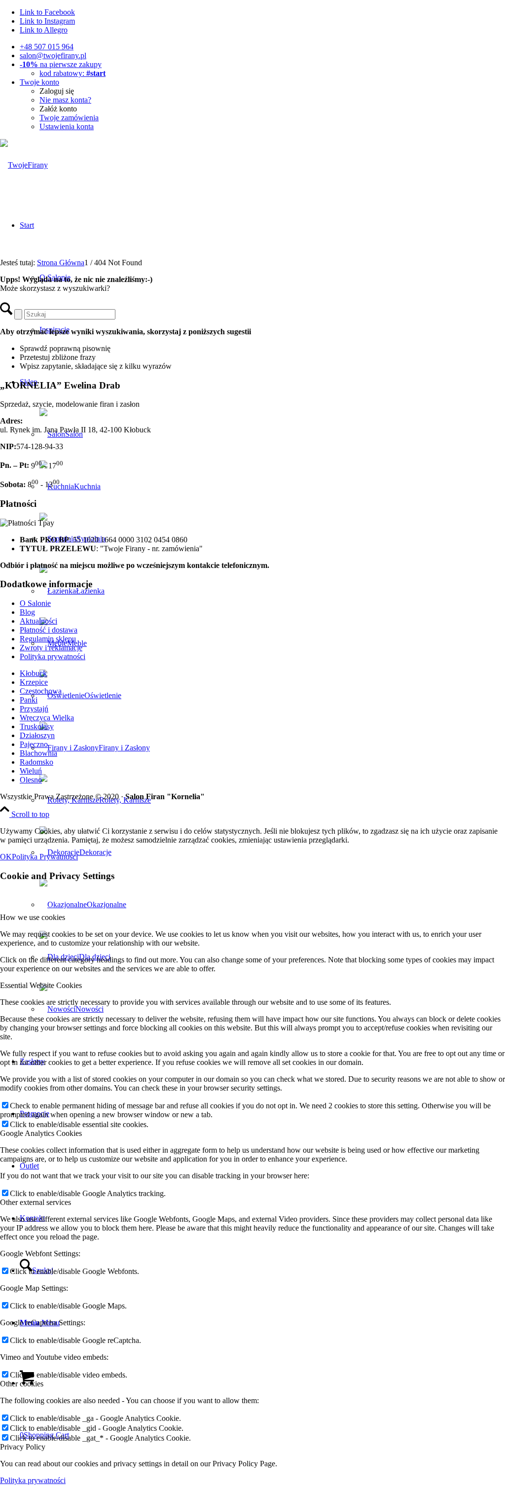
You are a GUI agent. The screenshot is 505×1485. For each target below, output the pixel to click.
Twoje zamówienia (69, 117)
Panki (28, 700)
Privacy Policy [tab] (22, 1447)
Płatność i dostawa (48, 630)
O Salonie (35, 603)
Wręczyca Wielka (47, 717)
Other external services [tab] (35, 1202)
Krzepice (34, 682)
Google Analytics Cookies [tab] (41, 1133)
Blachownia (38, 753)
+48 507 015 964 (46, 46)
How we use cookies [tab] (32, 917)
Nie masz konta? (65, 100)
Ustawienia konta (66, 126)
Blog (27, 612)
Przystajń (34, 709)
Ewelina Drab (60, 385)
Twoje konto (39, 82)
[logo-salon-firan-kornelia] (24, 165)
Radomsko (36, 762)
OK (6, 856)
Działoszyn (37, 735)
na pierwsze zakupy (61, 64)
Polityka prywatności (52, 656)
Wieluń (31, 771)
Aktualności (38, 621)
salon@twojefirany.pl (53, 55)
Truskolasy (37, 726)
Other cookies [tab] (21, 1383)
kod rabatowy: (72, 73)
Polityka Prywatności (45, 856)
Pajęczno (34, 744)
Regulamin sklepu (48, 639)
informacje (46, 584)
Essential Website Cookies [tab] (41, 985)
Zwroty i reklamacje (51, 647)
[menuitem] (262, 46)
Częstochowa (41, 691)
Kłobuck (33, 673)
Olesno (31, 780)
